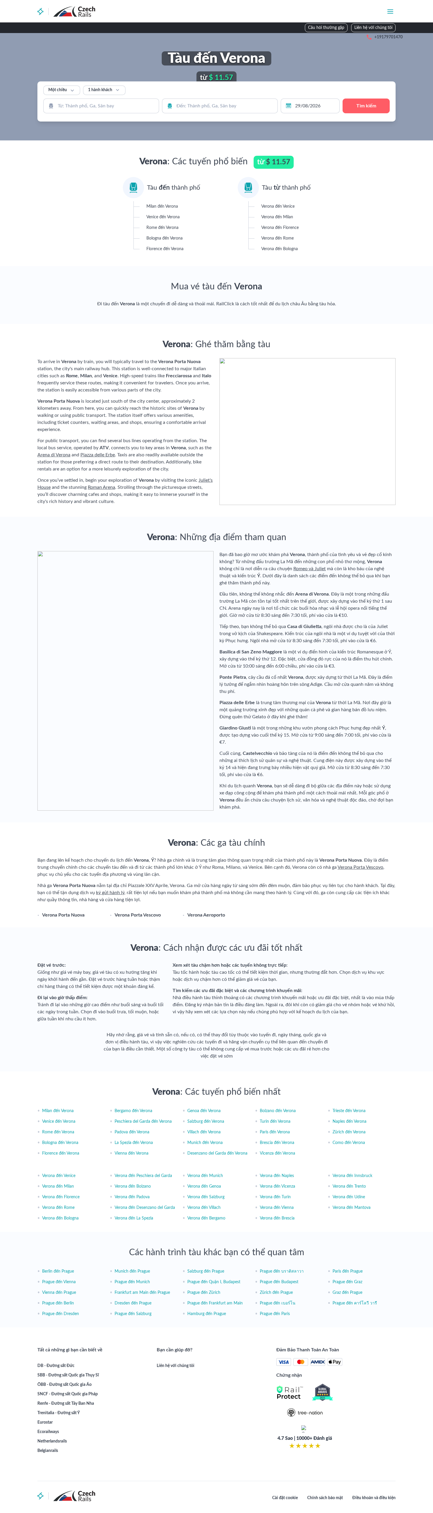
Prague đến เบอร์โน (277, 1303)
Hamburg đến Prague (206, 1314)
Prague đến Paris (275, 1314)
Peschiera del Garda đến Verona (143, 1121)
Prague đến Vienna (59, 1282)
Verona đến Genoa (204, 1186)
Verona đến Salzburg (205, 1197)
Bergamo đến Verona (133, 1111)
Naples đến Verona (349, 1121)
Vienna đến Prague (59, 1293)
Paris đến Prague (348, 1271)
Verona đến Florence (61, 1197)
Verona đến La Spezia (134, 1218)
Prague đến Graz (347, 1282)
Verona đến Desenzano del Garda (145, 1208)
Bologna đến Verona (60, 1143)
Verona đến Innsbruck (352, 1176)
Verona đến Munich (205, 1176)
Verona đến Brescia (277, 1218)
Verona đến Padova (132, 1197)
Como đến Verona (349, 1143)
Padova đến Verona (132, 1132)
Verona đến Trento (349, 1186)
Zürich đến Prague (276, 1293)
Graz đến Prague (347, 1293)
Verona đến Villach (204, 1208)
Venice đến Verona (58, 1121)
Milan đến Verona (58, 1111)
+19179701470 (388, 37)
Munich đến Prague (132, 1271)
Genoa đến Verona (204, 1111)
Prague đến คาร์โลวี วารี (355, 1303)
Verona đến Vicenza (277, 1186)
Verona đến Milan (58, 1186)
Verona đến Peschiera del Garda (143, 1176)
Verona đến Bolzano (133, 1186)
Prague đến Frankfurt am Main (215, 1303)
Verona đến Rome (58, 1208)
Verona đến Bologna (60, 1218)
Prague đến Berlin (58, 1303)
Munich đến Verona (205, 1143)
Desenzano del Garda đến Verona (217, 1153)
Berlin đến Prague (58, 1271)
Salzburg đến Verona (205, 1121)
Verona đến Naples (277, 1176)
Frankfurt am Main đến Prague (142, 1293)
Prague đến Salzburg (133, 1314)
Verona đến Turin (275, 1197)
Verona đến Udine (349, 1197)
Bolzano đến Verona (278, 1111)
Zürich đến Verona (349, 1132)
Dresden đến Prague (133, 1303)
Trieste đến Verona (349, 1111)
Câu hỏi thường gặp (326, 28)
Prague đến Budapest (279, 1282)
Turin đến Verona (275, 1121)
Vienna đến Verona (131, 1153)
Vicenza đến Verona (277, 1153)
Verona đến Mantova (352, 1208)
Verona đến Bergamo (206, 1218)
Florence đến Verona (60, 1153)
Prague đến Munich (132, 1282)
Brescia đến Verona (277, 1143)
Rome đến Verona (58, 1132)
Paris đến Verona (275, 1132)
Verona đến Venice (58, 1176)
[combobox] (101, 106)
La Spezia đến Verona (134, 1143)
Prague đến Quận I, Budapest (213, 1282)
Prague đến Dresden (60, 1314)
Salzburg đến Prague (205, 1271)
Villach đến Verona (204, 1132)
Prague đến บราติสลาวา (282, 1271)
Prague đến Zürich (203, 1293)
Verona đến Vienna (277, 1208)
